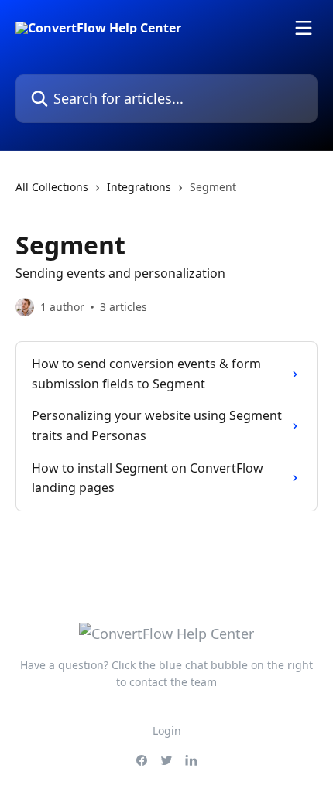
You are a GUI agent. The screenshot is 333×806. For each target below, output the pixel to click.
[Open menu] (304, 28)
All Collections (51, 186)
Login (167, 730)
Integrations (139, 186)
